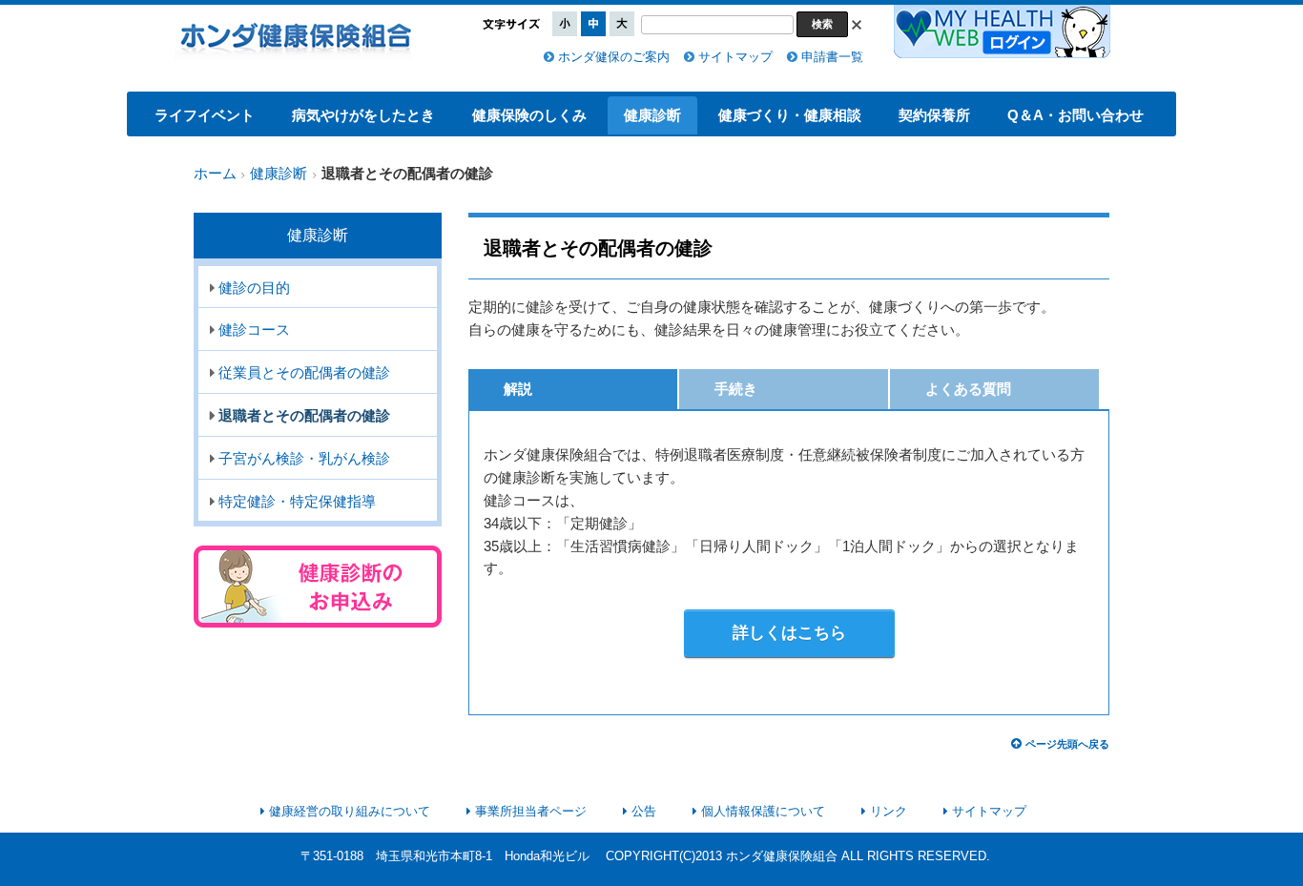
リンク (888, 811)
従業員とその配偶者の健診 (304, 373)
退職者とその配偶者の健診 (304, 415)
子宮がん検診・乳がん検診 (304, 458)
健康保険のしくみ (529, 115)
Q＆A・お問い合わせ (1075, 115)
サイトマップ (735, 57)
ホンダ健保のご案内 (614, 57)
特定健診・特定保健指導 (297, 501)
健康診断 (652, 115)
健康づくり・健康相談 (789, 115)
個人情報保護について (763, 811)
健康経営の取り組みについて (349, 811)
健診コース (254, 330)
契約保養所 (934, 115)
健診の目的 (254, 288)
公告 (643, 811)
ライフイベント (205, 115)
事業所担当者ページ (531, 811)
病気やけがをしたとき (363, 115)
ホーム (215, 173)
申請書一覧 (832, 57)
